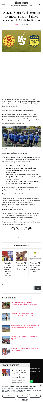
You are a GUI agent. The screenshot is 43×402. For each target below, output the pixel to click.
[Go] (39, 4)
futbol (24, 237)
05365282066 (30, 374)
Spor (16, 24)
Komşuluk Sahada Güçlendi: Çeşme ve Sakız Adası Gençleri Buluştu (19, 373)
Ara (3, 285)
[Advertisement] (21, 76)
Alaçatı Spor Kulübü (14, 237)
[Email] (30, 228)
